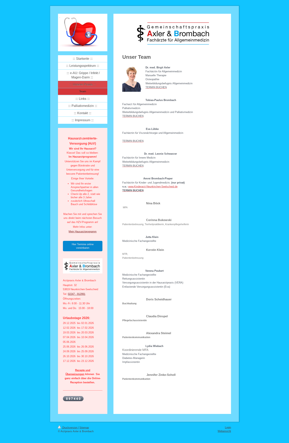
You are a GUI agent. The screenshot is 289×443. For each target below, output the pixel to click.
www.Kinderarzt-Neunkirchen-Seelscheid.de (153, 186)
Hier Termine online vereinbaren (83, 246)
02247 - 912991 (76, 294)
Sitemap (84, 427)
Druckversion (70, 427)
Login (228, 427)
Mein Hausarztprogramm (83, 231)
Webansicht (224, 431)
